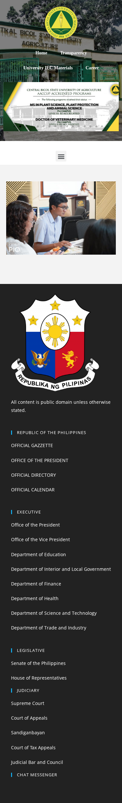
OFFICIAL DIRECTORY (33, 475)
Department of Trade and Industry (48, 628)
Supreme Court (27, 703)
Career (92, 67)
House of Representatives (39, 678)
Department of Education (38, 554)
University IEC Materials (48, 67)
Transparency (73, 52)
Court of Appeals (29, 718)
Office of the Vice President (40, 539)
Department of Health (35, 598)
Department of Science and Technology (54, 613)
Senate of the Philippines (38, 663)
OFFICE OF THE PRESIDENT (39, 460)
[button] (14, 126)
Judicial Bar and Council (37, 762)
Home (41, 52)
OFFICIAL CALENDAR (33, 489)
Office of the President (35, 525)
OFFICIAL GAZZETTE (32, 445)
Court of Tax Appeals (33, 747)
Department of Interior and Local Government (61, 569)
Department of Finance (36, 584)
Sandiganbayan (28, 732)
